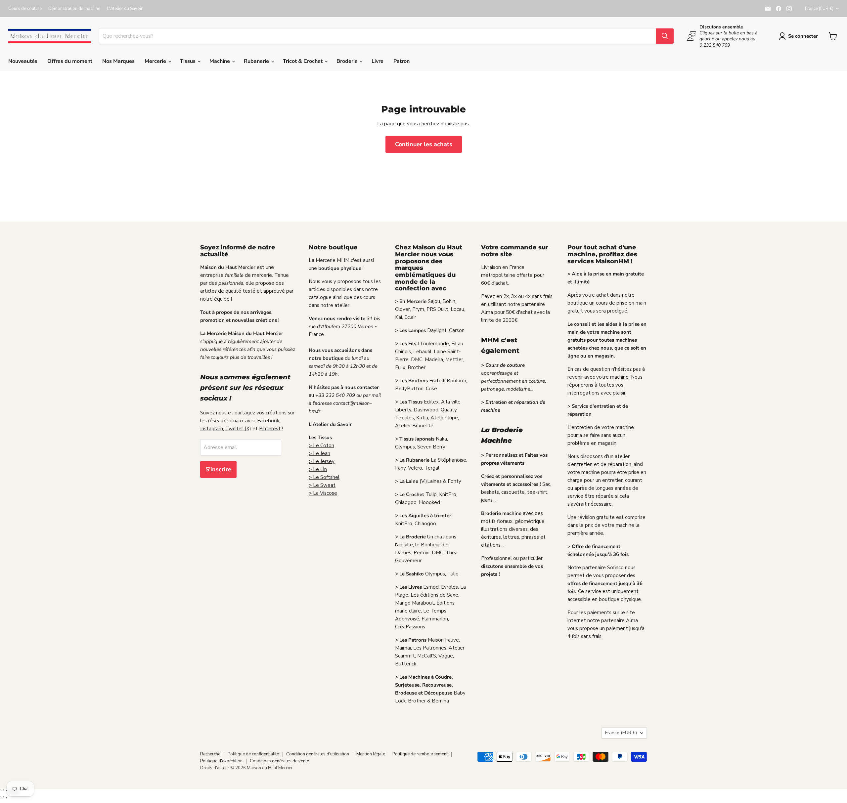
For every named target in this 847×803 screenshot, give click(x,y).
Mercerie (156, 61)
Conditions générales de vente (279, 761)
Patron (401, 61)
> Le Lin (318, 469)
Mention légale (370, 754)
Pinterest (270, 428)
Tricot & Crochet (303, 61)
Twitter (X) (238, 428)
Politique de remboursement (420, 754)
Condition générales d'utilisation (317, 754)
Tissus (188, 61)
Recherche (210, 754)
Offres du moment (69, 61)
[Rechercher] (665, 36)
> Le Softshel (324, 477)
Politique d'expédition (221, 761)
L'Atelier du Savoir (125, 8)
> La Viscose (323, 493)
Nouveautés (22, 61)
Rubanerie (257, 61)
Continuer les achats (423, 144)
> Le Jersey (321, 461)
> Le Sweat (322, 485)
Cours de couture (25, 8)
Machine (220, 61)
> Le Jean (319, 453)
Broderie (347, 61)
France (819, 9)
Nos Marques (118, 61)
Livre (377, 61)
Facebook (268, 420)
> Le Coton (321, 445)
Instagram (211, 428)
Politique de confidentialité (253, 754)
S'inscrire (218, 469)
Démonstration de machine (74, 8)
